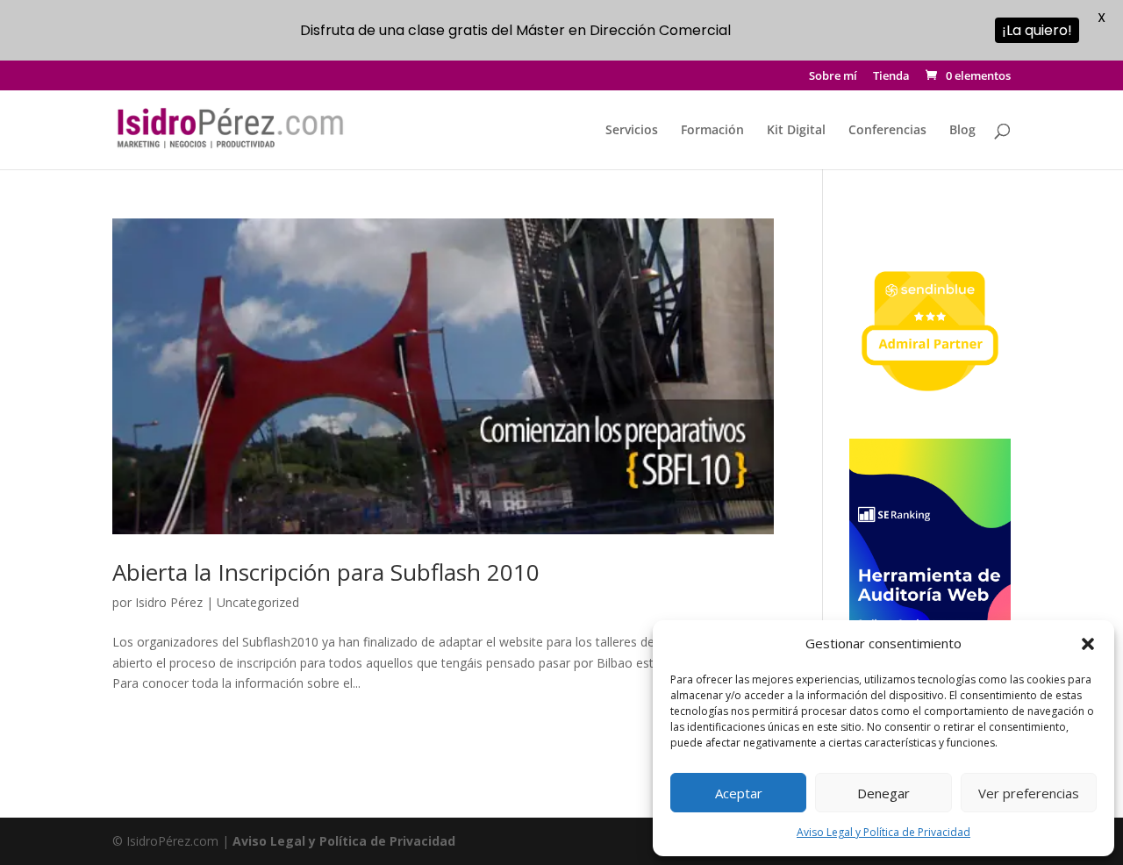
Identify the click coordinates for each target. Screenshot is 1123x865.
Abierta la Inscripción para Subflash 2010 (326, 572)
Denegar (883, 793)
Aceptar (738, 793)
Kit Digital (796, 131)
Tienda (891, 76)
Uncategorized (258, 602)
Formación (712, 131)
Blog (962, 131)
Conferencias (887, 131)
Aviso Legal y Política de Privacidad (883, 832)
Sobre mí (833, 76)
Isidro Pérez (169, 602)
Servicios (631, 131)
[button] (1088, 644)
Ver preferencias (1028, 793)
